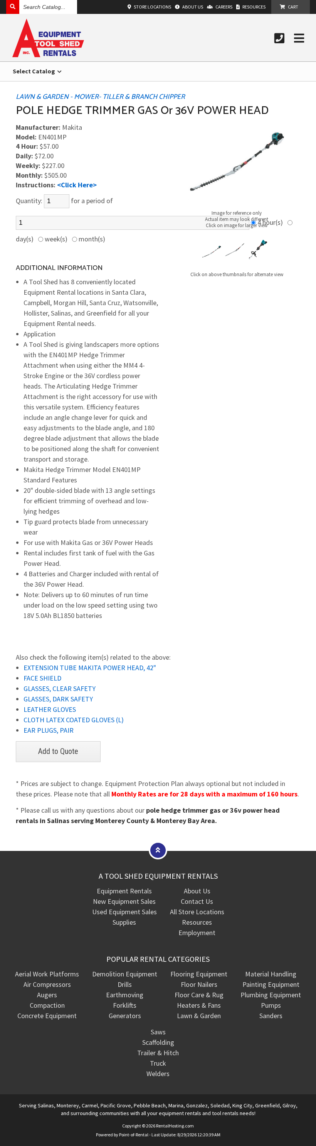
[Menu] (299, 38)
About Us (197, 890)
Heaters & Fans (199, 1005)
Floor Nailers (199, 984)
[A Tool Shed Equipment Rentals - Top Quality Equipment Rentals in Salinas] (48, 54)
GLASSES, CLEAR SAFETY (60, 688)
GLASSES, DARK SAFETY (58, 698)
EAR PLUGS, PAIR (49, 730)
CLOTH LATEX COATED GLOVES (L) (74, 719)
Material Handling (270, 973)
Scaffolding (158, 1042)
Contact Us (197, 901)
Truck (158, 1063)
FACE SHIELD (42, 678)
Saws (158, 1031)
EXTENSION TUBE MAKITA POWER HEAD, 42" (90, 667)
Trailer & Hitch (158, 1052)
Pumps (271, 1005)
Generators (125, 1015)
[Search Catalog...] (12, 7)
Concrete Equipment (47, 1015)
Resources (197, 922)
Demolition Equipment (124, 973)
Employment (196, 932)
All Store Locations (197, 911)
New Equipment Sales (124, 901)
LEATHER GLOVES (50, 709)
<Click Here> (77, 184)
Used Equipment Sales (124, 911)
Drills (125, 984)
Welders (158, 1073)
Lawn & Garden (199, 1015)
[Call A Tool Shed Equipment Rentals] (279, 38)
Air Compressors (47, 984)
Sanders (270, 1015)
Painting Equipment (270, 984)
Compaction (47, 1005)
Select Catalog (34, 71)
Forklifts (124, 1005)
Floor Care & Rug (199, 994)
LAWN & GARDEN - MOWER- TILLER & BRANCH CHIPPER (100, 97)
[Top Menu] (158, 849)
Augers (47, 994)
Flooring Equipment (198, 973)
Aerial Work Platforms (47, 973)
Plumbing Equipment (270, 994)
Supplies (124, 922)
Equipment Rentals (124, 890)
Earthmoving (124, 994)
